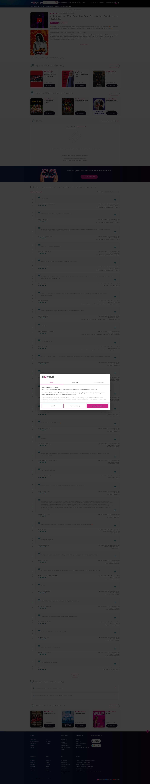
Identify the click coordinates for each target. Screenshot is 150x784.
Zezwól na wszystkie (97, 406)
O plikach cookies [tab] (98, 382)
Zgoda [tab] (51, 382)
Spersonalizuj (74, 406)
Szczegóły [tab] (75, 382)
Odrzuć (53, 406)
